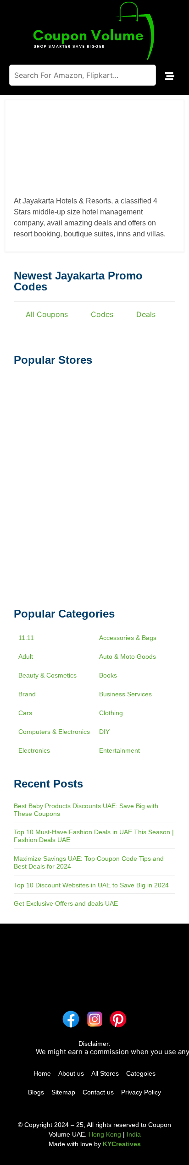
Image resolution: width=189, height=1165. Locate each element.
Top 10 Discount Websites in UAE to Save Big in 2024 (91, 885)
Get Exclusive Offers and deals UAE (66, 903)
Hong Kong (105, 1134)
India (134, 1134)
